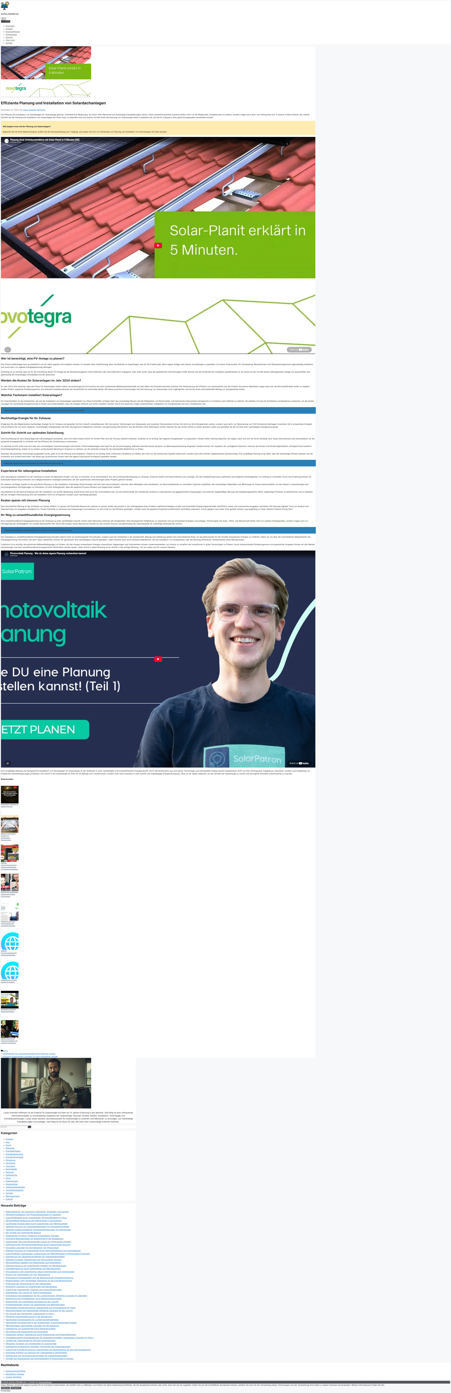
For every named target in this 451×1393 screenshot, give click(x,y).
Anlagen (9, 29)
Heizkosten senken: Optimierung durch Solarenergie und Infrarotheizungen (41, 1334)
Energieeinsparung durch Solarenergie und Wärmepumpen (33, 1268)
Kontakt (9, 43)
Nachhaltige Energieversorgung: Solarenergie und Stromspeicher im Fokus (41, 1308)
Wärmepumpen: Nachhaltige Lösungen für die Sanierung (32, 1326)
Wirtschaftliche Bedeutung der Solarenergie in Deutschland (34, 1220)
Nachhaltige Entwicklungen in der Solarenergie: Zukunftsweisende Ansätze (41, 1322)
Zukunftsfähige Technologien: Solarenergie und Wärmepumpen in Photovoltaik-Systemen (48, 1254)
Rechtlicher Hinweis (15, 1374)
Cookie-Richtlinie (13, 1377)
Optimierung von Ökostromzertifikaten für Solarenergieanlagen (35, 1256)
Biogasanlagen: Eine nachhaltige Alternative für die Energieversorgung (39, 1280)
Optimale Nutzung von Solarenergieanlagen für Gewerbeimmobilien (37, 1226)
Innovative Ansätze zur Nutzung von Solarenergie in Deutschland (36, 1352)
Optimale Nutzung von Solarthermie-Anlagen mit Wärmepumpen (36, 1266)
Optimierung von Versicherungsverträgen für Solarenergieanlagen (36, 1356)
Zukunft (9, 37)
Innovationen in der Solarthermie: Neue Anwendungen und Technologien (40, 1272)
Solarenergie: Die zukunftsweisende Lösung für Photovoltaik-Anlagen (38, 1242)
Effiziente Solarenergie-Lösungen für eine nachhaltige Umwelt (30, 1056)
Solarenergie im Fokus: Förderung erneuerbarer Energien (32, 1236)
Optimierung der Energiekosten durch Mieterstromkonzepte (34, 1298)
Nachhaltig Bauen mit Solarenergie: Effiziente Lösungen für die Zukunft (39, 1310)
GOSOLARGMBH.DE (10, 14)
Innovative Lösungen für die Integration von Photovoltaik (32, 1248)
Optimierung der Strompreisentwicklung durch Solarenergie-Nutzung (38, 1244)
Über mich (10, 40)
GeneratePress (45, 1382)
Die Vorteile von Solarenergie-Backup (23, 1232)
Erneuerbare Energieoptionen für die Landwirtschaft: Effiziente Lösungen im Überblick (46, 1296)
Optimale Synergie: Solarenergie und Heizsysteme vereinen (34, 1260)
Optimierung (11, 1175)
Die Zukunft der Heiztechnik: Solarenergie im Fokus (30, 1314)
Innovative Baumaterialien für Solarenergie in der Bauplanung (34, 1238)
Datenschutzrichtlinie (15, 1371)
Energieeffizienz (13, 31)
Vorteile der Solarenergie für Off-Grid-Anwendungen (30, 1340)
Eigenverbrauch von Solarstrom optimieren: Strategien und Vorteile (37, 1212)
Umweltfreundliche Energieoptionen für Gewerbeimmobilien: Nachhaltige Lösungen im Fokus (49, 1338)
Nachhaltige (11, 1169)
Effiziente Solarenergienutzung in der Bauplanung (29, 1316)
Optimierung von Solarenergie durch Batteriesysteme (31, 1328)
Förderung (10, 1160)
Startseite (10, 26)
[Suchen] (29, 1127)
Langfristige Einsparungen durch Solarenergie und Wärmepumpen (37, 1224)
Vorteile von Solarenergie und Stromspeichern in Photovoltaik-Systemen (40, 1358)
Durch (8, 1145)
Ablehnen (5, 1388)
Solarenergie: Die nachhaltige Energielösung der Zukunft (32, 1302)
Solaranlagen (12, 1181)
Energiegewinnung (14, 1154)
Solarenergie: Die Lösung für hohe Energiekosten (29, 1292)
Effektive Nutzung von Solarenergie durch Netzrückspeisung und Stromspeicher (43, 1250)
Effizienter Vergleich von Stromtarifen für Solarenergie (31, 1344)
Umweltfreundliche (14, 1190)
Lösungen (10, 1166)
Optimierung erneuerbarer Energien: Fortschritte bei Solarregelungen (38, 1346)
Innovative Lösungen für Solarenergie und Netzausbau (31, 1286)
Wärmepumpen (13, 1196)
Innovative (10, 1163)
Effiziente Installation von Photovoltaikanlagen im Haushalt (33, 1214)
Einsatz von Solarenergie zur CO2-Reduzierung (28, 1274)
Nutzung (10, 1172)
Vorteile (9, 1193)
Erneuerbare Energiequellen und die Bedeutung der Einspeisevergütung (39, 1278)
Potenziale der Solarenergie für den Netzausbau (28, 1284)
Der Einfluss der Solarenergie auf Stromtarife (27, 1332)
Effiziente (10, 1148)
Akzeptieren (15, 1388)
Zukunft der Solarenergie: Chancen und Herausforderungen (34, 1290)
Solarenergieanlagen (15, 1187)
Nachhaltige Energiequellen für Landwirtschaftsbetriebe (32, 1320)
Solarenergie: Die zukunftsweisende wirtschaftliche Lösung (29, 1053)
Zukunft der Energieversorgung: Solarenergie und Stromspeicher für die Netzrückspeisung (48, 1350)
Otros (5, 1051)
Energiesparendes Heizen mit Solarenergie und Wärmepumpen (35, 1304)
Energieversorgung (14, 1157)
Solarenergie (11, 34)
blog (8, 1142)
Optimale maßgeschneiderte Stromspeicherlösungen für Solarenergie (38, 1230)
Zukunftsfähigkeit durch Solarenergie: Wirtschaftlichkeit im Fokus (36, 1218)
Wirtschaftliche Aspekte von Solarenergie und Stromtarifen (33, 1262)
